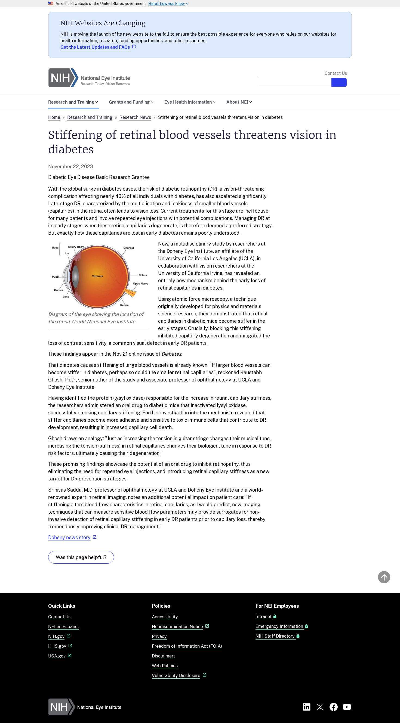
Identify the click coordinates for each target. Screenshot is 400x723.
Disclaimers (164, 656)
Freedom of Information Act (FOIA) (187, 646)
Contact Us (336, 73)
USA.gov (57, 656)
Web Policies (165, 665)
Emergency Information (280, 626)
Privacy (159, 636)
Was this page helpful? (81, 557)
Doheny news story (69, 537)
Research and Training (89, 117)
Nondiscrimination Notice (177, 626)
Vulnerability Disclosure (176, 675)
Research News (135, 117)
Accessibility (165, 616)
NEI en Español (63, 626)
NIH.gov (56, 636)
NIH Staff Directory (276, 636)
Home (54, 117)
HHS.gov (57, 646)
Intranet (264, 616)
